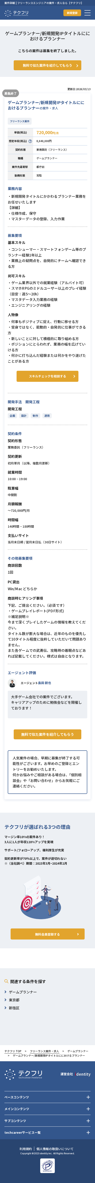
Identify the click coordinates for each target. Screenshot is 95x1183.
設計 (24, 415)
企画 (12, 415)
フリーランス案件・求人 (44, 1051)
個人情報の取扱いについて (55, 1149)
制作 (35, 415)
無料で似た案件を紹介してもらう (47, 734)
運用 (47, 415)
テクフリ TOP (12, 1051)
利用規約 (25, 1149)
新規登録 (72, 13)
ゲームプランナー (46, 158)
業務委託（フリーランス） (52, 149)
